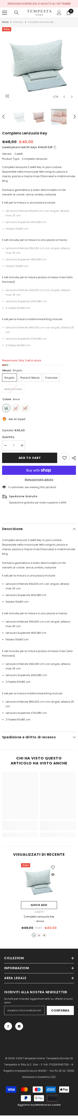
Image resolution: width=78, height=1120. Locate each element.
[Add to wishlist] (64, 458)
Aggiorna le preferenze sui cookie (39, 1105)
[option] (39, 64)
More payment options (39, 479)
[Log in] (59, 12)
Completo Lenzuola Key (39, 919)
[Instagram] (19, 1026)
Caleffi (18, 154)
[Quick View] (53, 874)
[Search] (16, 12)
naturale (44, 935)
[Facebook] (8, 1026)
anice (34, 935)
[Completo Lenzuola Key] (39, 881)
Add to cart (30, 458)
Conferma (60, 1010)
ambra (39, 935)
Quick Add (39, 905)
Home (5, 22)
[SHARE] (73, 458)
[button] (64, 96)
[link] (20, 828)
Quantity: (8, 437)
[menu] (4, 12)
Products (18, 22)
